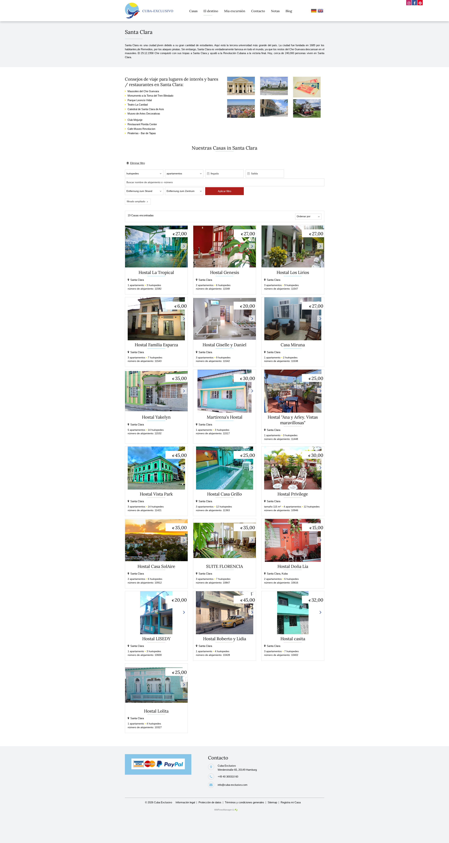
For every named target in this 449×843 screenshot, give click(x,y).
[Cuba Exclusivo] (149, 11)
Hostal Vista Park (156, 494)
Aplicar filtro (224, 191)
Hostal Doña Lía (292, 566)
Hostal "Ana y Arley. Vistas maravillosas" (293, 419)
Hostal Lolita (156, 711)
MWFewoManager (223, 810)
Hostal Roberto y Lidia (224, 638)
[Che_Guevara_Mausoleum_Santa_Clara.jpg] (274, 94)
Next (184, 246)
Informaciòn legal (185, 802)
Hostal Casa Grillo (224, 494)
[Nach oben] (441, 838)
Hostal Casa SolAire (156, 566)
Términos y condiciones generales (244, 802)
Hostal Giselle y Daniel (224, 344)
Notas (275, 11)
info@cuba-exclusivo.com (232, 784)
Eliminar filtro (137, 163)
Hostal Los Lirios (293, 272)
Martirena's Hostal (224, 417)
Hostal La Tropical (156, 272)
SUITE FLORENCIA (224, 566)
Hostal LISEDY (156, 638)
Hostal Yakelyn (156, 417)
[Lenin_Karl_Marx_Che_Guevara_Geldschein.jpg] (307, 96)
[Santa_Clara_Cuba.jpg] (241, 116)
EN (321, 11)
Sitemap (272, 802)
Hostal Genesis (224, 272)
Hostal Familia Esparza (156, 344)
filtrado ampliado (136, 201)
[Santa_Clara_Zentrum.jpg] (274, 115)
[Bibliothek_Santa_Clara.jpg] (241, 94)
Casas (193, 11)
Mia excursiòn (234, 11)
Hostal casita (292, 638)
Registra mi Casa (291, 802)
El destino (210, 11)
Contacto (258, 11)
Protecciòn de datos (210, 802)
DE (314, 11)
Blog (289, 11)
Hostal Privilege (292, 494)
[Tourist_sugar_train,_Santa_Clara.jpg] (307, 116)
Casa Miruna (293, 344)
